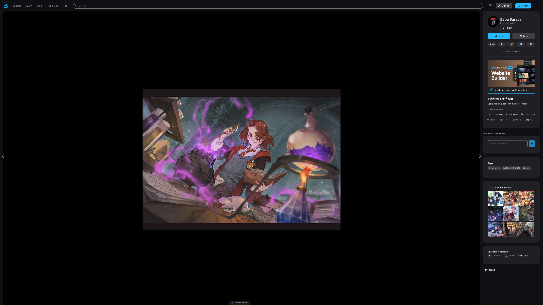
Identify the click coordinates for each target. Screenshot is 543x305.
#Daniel (526, 168)
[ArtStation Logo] (5, 6)
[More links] (538, 6)
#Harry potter (494, 168)
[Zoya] (495, 213)
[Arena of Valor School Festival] (510, 213)
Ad (531, 63)
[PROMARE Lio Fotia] (495, 198)
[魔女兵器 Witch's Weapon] (495, 229)
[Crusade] (526, 229)
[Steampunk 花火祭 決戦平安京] (510, 229)
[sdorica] (526, 198)
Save (525, 36)
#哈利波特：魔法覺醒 (511, 168)
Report (491, 270)
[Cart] (490, 6)
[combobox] (278, 6)
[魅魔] (526, 213)
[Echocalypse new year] (510, 198)
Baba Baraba (511, 19)
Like (501, 36)
